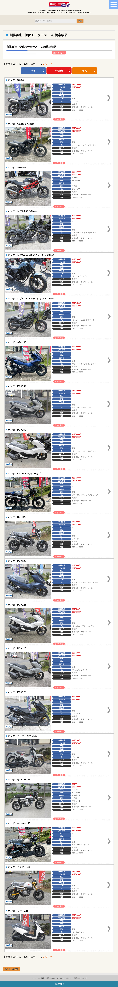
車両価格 (59, 70)
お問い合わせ (50, 978)
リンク (83, 978)
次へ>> (48, 64)
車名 (33, 70)
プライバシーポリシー (64, 978)
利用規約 (77, 978)
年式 (84, 70)
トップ (33, 978)
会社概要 (41, 978)
